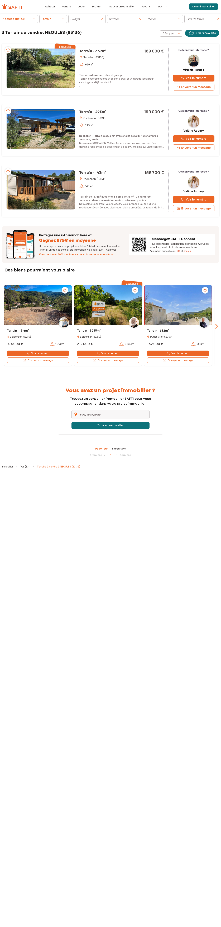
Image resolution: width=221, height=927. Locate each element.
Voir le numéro (196, 78)
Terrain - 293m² (92, 111)
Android (187, 251)
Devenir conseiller (203, 6)
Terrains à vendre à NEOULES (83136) (58, 466)
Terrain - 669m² (93, 51)
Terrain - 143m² (92, 172)
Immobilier (7, 466)
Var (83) (25, 466)
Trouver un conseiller (110, 425)
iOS (178, 251)
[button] (41, 68)
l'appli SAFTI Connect (103, 249)
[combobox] (171, 33)
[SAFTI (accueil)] (12, 6)
